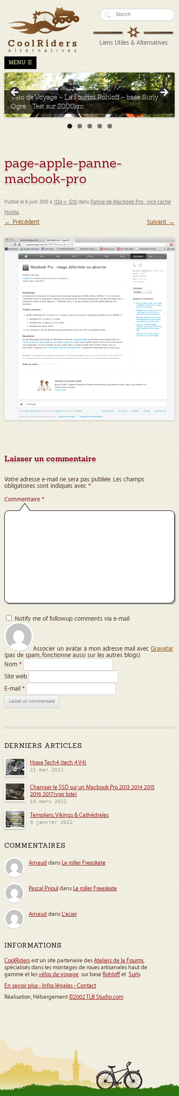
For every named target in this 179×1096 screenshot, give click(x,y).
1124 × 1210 (65, 202)
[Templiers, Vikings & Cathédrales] (15, 827)
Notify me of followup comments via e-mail (72, 618)
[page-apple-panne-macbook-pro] (89, 328)
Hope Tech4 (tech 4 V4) (58, 763)
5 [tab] (109, 126)
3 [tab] (89, 126)
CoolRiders (17, 961)
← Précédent (22, 222)
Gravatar (162, 648)
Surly (134, 974)
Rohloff (111, 974)
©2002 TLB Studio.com (96, 997)
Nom (13, 664)
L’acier (69, 914)
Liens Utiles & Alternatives (133, 42)
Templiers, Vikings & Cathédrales (69, 815)
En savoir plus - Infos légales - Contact (50, 986)
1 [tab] (69, 126)
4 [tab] (99, 126)
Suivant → (161, 222)
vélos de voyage (59, 974)
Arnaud (38, 863)
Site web (15, 676)
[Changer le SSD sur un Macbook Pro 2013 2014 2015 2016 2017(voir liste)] (15, 800)
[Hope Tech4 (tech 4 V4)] (15, 775)
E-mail (14, 688)
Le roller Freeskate (84, 863)
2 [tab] (79, 126)
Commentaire (24, 499)
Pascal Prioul (43, 888)
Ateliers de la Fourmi (118, 961)
